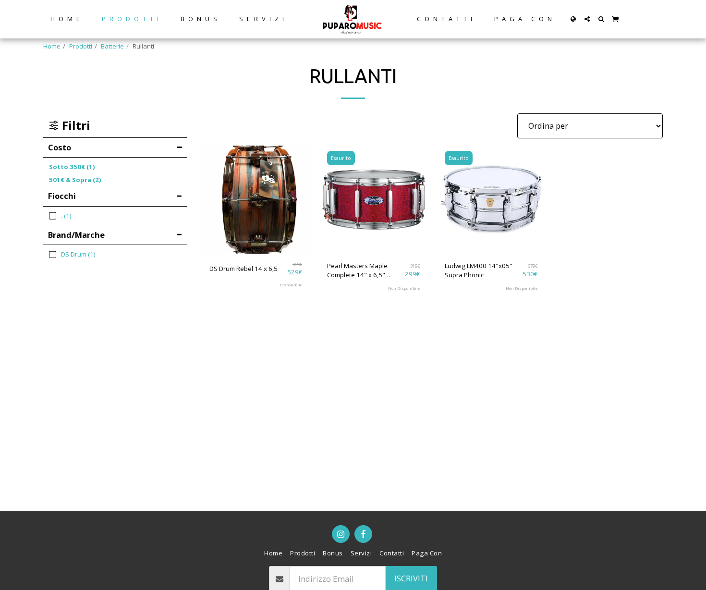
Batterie (112, 46)
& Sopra (75, 179)
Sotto (72, 166)
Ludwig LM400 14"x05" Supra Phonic (478, 270)
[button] (587, 19)
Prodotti (80, 46)
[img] (256, 200)
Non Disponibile (404, 288)
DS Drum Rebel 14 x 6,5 (243, 268)
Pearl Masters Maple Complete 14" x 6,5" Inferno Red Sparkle (357, 271)
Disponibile (291, 285)
